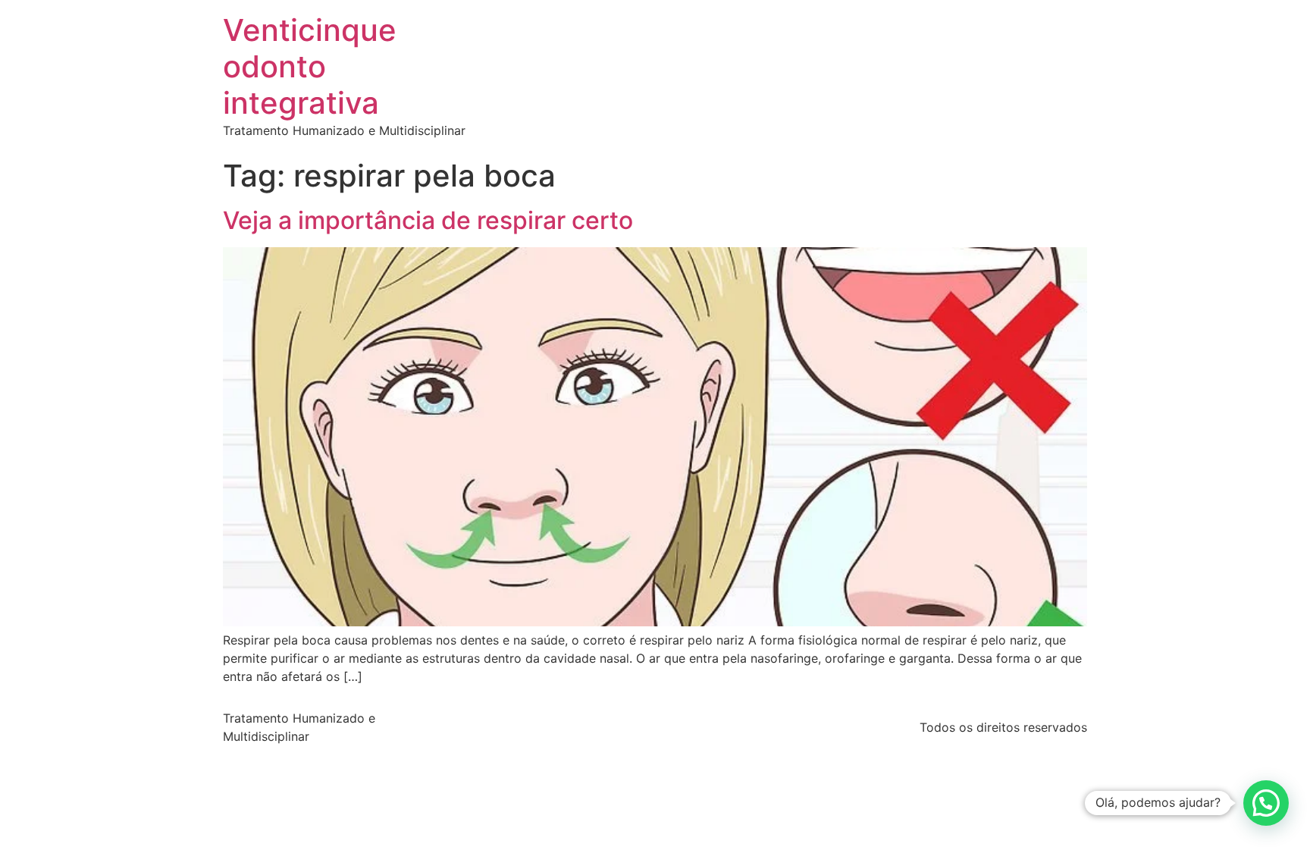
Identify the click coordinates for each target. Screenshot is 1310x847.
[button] (1266, 803)
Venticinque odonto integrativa (309, 66)
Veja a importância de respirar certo (428, 220)
